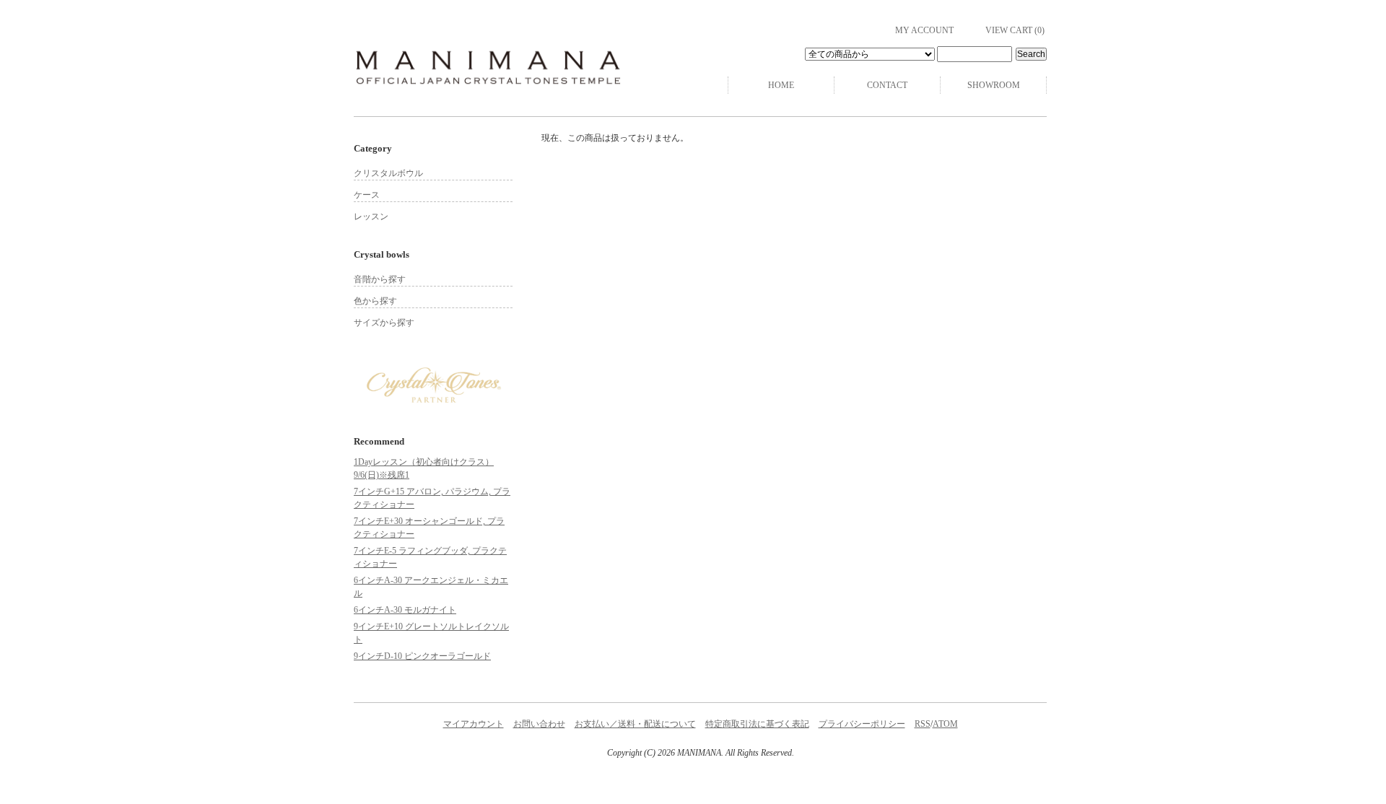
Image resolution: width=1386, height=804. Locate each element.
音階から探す (380, 279)
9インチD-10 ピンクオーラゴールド (422, 656)
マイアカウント (473, 724)
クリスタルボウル (388, 173)
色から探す (375, 301)
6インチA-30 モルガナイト (405, 610)
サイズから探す (384, 323)
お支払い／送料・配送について (635, 724)
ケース (367, 195)
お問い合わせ (539, 724)
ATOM (945, 724)
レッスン (371, 216)
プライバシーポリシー (862, 724)
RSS (922, 724)
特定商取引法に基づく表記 (757, 724)
